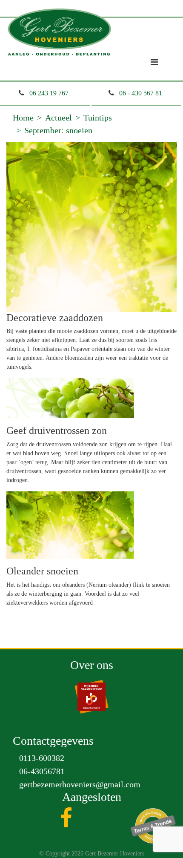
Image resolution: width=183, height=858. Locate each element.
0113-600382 (41, 758)
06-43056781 (42, 771)
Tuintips (97, 117)
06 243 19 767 (49, 93)
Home (23, 117)
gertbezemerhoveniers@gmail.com (79, 784)
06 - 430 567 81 (140, 93)
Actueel (58, 117)
